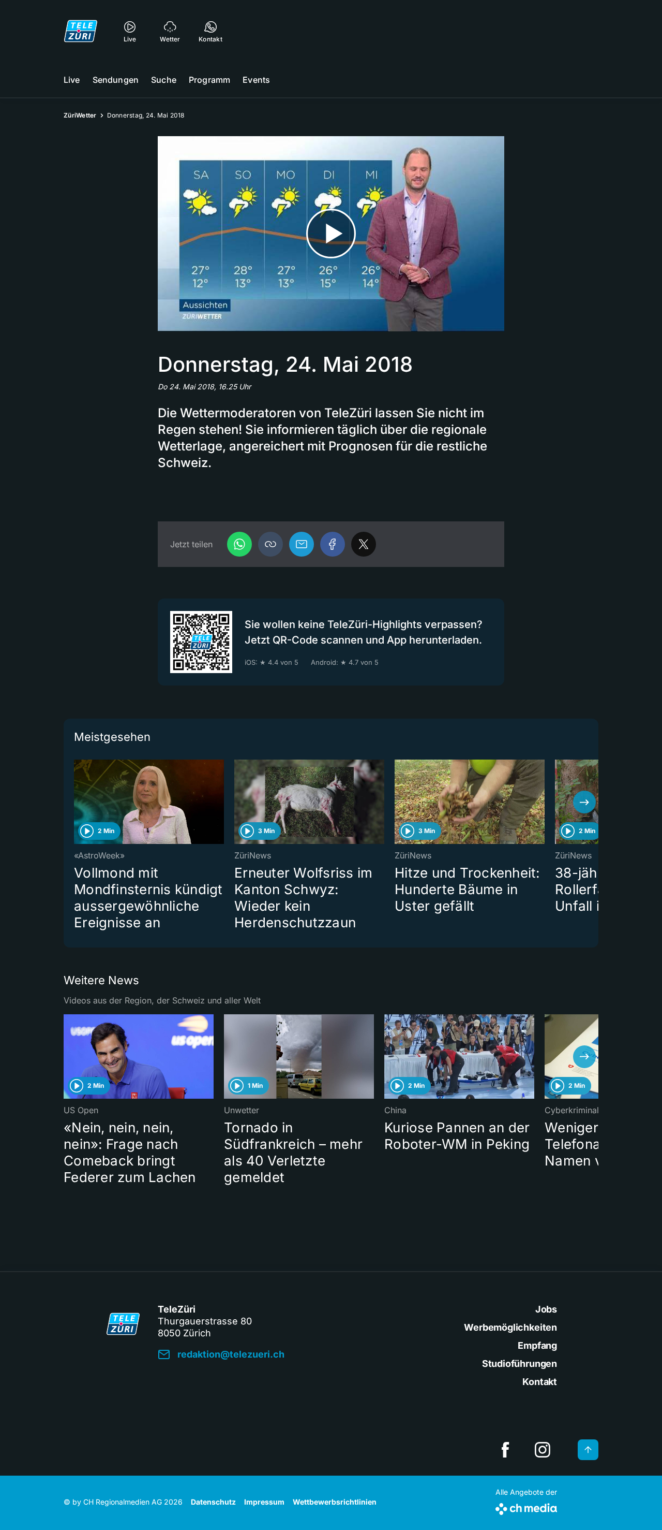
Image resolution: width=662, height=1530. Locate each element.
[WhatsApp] (239, 544)
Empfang (537, 1345)
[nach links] (77, 802)
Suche (163, 80)
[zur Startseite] (80, 31)
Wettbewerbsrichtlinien (335, 1501)
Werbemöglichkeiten (510, 1327)
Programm (209, 80)
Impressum (264, 1501)
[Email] (301, 544)
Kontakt (539, 1381)
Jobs (546, 1309)
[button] (270, 544)
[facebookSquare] (505, 1449)
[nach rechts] (584, 802)
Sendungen (116, 80)
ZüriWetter (80, 115)
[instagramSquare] (542, 1449)
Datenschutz (213, 1501)
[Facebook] (332, 544)
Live (72, 80)
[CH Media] (526, 1507)
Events (256, 80)
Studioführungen (519, 1363)
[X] (363, 544)
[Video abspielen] (331, 233)
